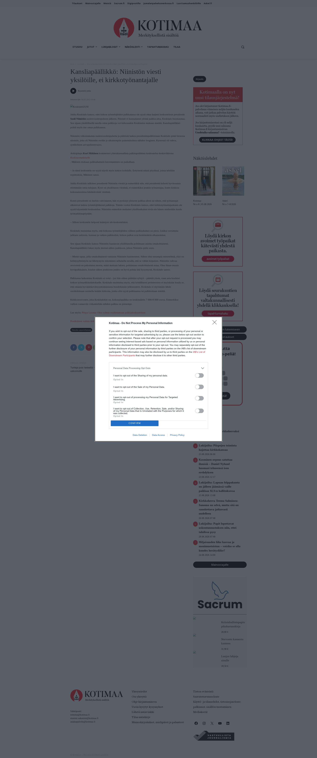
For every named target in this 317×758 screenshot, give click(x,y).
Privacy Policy (177, 435)
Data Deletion (140, 435)
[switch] (199, 375)
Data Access (158, 435)
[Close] (215, 323)
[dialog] (158, 379)
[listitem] (158, 368)
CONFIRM (135, 423)
